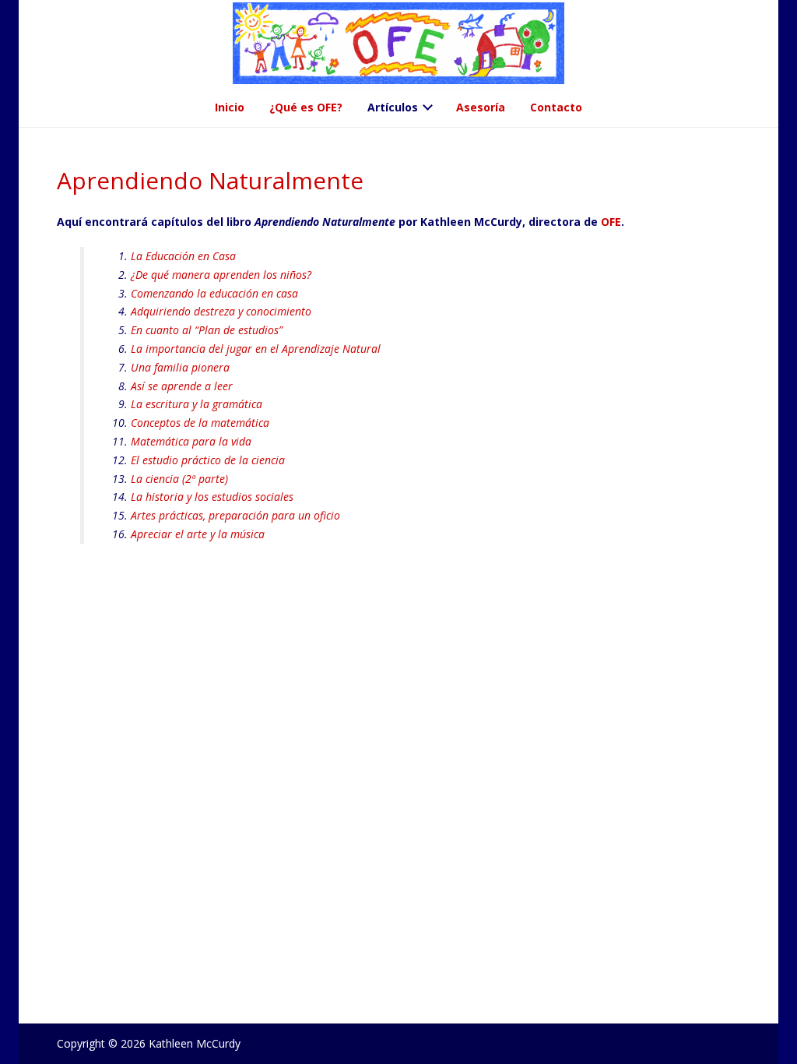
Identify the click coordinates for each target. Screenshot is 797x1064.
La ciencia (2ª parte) (179, 478)
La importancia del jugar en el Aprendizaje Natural (256, 348)
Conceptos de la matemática (200, 422)
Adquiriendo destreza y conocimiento (221, 311)
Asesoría (480, 107)
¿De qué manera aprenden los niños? (221, 274)
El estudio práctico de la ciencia (208, 460)
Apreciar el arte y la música (198, 534)
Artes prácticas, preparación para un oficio (235, 515)
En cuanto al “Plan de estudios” (207, 329)
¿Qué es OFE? (305, 107)
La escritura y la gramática (196, 403)
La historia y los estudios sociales (212, 496)
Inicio (229, 107)
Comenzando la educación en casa (214, 293)
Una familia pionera (180, 367)
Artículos (392, 107)
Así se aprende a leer (182, 386)
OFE (611, 221)
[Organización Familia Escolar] (398, 47)
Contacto (556, 107)
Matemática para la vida (191, 441)
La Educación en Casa (183, 255)
